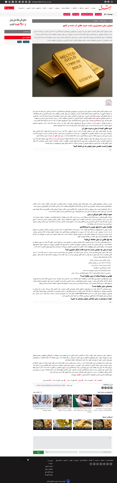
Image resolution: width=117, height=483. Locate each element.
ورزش (57, 8)
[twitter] (16, 2)
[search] (29, 2)
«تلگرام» (78, 375)
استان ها (21, 8)
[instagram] (22, 2)
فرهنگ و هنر (65, 8)
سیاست (93, 8)
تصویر (28, 8)
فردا (44, 8)
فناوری (38, 8)
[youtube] (6, 2)
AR (105, 2)
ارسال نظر (38, 452)
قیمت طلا (75, 14)
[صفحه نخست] (111, 2)
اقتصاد (74, 8)
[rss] (26, 2)
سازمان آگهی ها (49, 475)
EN (108, 2)
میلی (80, 380)
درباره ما (51, 463)
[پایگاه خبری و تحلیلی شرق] (105, 10)
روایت (50, 8)
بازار (33, 8)
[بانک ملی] (17, 26)
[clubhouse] (9, 2)
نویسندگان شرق (49, 472)
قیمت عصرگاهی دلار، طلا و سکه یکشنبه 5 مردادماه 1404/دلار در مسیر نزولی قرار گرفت (62, 428)
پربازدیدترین (26, 32)
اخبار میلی (67, 365)
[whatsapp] (102, 388)
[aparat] (12, 2)
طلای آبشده (26, 42)
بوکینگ (19, 42)
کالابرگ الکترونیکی (87, 14)
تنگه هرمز (67, 14)
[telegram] (19, 2)
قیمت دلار (98, 14)
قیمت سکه (48, 363)
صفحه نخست (109, 460)
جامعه (81, 8)
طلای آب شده (71, 380)
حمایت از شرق (49, 466)
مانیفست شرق (49, 469)
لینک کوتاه (69, 385)
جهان (86, 8)
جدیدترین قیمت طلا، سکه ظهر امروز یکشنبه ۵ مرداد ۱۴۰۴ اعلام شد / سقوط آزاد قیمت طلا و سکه (42, 428)
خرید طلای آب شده (55, 136)
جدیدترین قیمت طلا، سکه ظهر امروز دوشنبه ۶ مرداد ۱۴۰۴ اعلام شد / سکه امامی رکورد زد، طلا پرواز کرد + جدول (102, 428)
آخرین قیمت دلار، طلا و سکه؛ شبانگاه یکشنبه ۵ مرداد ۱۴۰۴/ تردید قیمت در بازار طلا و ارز (83, 428)
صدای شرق (59, 460)
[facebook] (105, 388)
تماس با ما (50, 461)
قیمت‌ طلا (96, 118)
